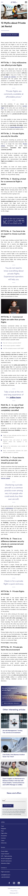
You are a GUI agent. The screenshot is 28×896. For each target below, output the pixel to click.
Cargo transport (5, 853)
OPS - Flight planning (6, 856)
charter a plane (5, 478)
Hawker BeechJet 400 (16, 127)
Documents (4, 835)
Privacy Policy (14, 890)
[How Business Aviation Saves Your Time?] (14, 748)
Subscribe (8, 805)
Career (2, 840)
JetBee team (15, 397)
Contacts (3, 838)
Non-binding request (10, 34)
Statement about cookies (14, 888)
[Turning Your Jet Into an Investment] (14, 724)
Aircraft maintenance (6, 861)
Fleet (2, 831)
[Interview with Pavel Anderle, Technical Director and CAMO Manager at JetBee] (14, 775)
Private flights (4, 851)
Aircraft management (6, 858)
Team (2, 826)
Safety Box (4, 843)
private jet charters (10, 76)
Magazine (3, 828)
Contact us (4, 867)
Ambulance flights (5, 863)
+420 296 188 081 (5, 877)
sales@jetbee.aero (5, 874)
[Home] (14, 2)
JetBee (3, 822)
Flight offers (4, 833)
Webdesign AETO (14, 893)
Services (3, 847)
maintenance (9, 508)
